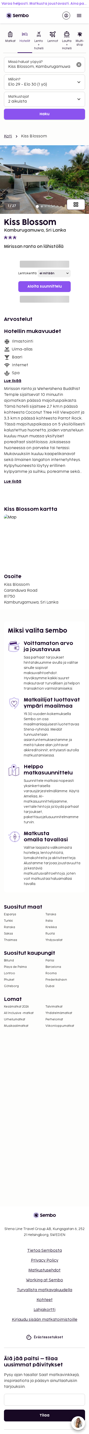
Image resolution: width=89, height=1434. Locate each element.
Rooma (51, 973)
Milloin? (14, 79)
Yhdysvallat (54, 940)
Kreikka (51, 927)
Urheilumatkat (14, 1019)
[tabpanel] (44, 88)
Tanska (50, 914)
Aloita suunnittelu (44, 286)
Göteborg (11, 986)
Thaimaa (10, 940)
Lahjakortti (44, 1309)
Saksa (8, 934)
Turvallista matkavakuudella (44, 1290)
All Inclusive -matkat (19, 1013)
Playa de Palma (15, 967)
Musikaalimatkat (16, 1026)
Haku (44, 114)
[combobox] (40, 66)
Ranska (9, 927)
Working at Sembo (44, 1280)
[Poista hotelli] (79, 65)
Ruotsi (50, 934)
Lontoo (9, 973)
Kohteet (45, 1300)
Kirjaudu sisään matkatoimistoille (44, 1319)
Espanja (10, 914)
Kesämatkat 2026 (16, 1007)
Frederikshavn (56, 980)
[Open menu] (79, 15)
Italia (49, 921)
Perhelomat (54, 1019)
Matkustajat (18, 96)
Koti (8, 136)
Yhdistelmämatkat (58, 1013)
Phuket (9, 980)
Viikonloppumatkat (59, 1026)
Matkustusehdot (44, 1270)
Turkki (8, 921)
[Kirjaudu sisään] (66, 15)
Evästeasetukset (48, 1337)
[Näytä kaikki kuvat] (76, 204)
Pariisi (49, 960)
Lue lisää (12, 381)
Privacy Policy (44, 1260)
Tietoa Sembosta (44, 1250)
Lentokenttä (27, 273)
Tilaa (44, 1415)
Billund (9, 960)
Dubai (49, 986)
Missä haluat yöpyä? (25, 62)
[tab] (10, 41)
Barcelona (53, 967)
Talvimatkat (54, 1007)
